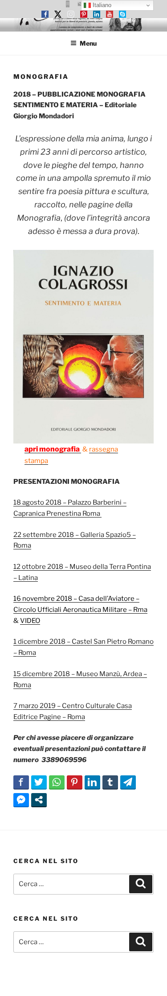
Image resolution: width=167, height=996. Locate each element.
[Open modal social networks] (39, 799)
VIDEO (30, 621)
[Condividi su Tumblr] (110, 782)
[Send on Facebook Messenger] (21, 799)
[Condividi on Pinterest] (74, 782)
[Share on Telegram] (128, 782)
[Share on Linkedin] (92, 782)
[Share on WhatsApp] (57, 782)
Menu (88, 43)
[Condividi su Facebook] (21, 782)
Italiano (101, 5)
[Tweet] (39, 782)
